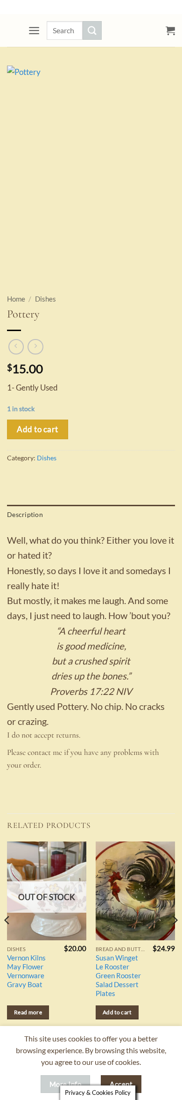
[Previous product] (35, 347)
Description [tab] (25, 514)
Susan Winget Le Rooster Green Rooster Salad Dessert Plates (118, 975)
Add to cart (37, 429)
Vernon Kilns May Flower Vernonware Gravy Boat (26, 971)
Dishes (45, 299)
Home (16, 299)
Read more (28, 1012)
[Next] (174, 939)
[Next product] (16, 347)
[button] (34, 30)
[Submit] (92, 30)
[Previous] (7, 939)
